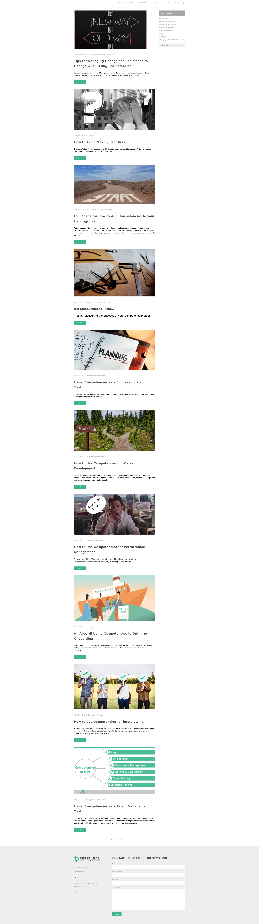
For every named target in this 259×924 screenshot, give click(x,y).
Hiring (92, 135)
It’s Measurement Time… (94, 309)
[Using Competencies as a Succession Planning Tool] (114, 350)
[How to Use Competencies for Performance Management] (114, 514)
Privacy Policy (78, 891)
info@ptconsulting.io (82, 867)
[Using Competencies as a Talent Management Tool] (114, 770)
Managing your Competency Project (102, 54)
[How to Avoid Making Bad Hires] (114, 109)
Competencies (164, 18)
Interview (162, 37)
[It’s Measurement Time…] (114, 272)
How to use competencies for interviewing (109, 721)
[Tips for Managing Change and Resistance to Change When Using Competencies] (110, 29)
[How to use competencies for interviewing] (114, 686)
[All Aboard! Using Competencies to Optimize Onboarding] (114, 598)
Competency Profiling (166, 27)
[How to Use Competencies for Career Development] (114, 430)
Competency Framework (167, 24)
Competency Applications (96, 376)
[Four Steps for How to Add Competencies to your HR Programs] (114, 184)
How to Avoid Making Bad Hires (99, 142)
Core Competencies (165, 30)
